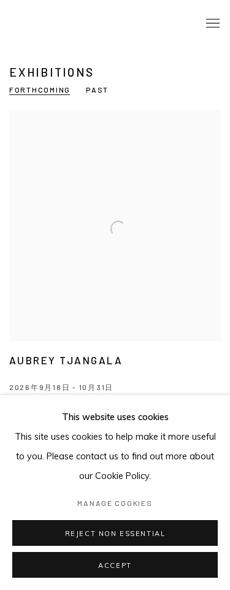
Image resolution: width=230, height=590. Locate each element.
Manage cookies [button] (114, 503)
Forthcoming (40, 89)
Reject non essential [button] (115, 533)
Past (97, 89)
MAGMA (52, 23)
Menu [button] (211, 24)
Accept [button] (115, 565)
